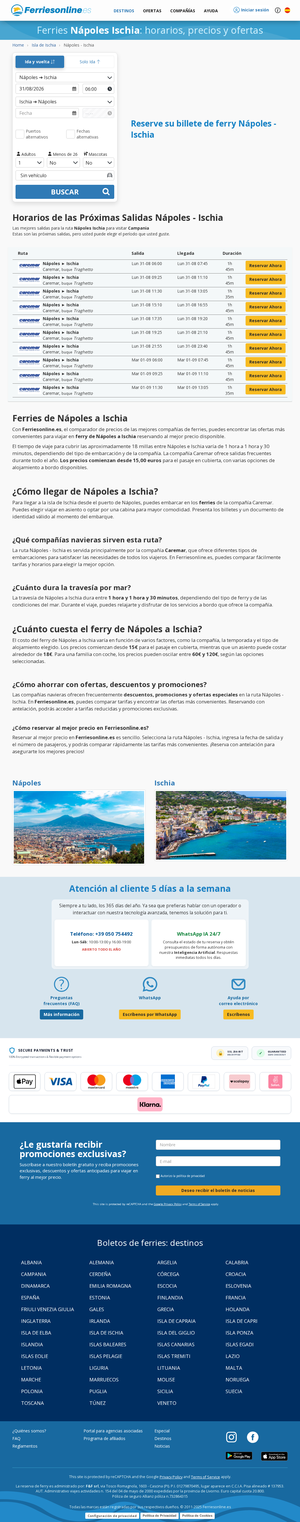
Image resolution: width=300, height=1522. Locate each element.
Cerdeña (100, 1274)
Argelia (167, 1262)
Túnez (97, 1403)
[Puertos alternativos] (20, 134)
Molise (166, 1379)
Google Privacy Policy (168, 1204)
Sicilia (165, 1391)
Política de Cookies (197, 1516)
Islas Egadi (240, 1344)
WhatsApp (150, 997)
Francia (236, 1297)
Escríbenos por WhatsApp (150, 1014)
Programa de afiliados (104, 1438)
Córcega (168, 1274)
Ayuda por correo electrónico (238, 1000)
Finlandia (170, 1297)
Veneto (166, 1403)
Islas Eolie (34, 1356)
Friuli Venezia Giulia (47, 1309)
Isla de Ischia (106, 1332)
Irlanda (99, 1321)
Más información (61, 1014)
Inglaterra (36, 1321)
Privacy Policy (171, 1477)
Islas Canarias (176, 1344)
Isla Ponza (239, 1332)
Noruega (237, 1379)
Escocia (167, 1285)
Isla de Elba (36, 1332)
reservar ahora (265, 265)
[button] (211, 11)
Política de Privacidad (159, 1516)
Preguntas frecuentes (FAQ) (61, 1000)
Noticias (162, 1446)
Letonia (31, 1367)
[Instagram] (234, 1436)
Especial (162, 1431)
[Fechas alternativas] (70, 134)
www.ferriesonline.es (51, 10)
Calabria (237, 1262)
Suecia (234, 1391)
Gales (96, 1309)
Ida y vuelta (38, 61)
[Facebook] (252, 1436)
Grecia (165, 1309)
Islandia (32, 1344)
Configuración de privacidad (112, 1516)
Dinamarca (35, 1285)
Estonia (99, 1297)
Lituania (168, 1367)
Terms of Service (199, 1204)
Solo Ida (88, 61)
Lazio (233, 1356)
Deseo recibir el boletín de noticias (218, 1190)
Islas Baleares (107, 1344)
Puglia (98, 1391)
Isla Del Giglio (176, 1332)
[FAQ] (61, 986)
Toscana (32, 1403)
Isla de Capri (242, 1321)
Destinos (162, 1438)
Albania (31, 1262)
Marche (31, 1379)
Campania (33, 1274)
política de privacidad (190, 1176)
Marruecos (104, 1379)
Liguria (98, 1367)
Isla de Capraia (176, 1321)
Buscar (65, 192)
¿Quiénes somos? (29, 1431)
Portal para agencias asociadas (113, 1431)
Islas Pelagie (105, 1356)
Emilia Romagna (110, 1285)
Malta (234, 1367)
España (30, 1297)
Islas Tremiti (173, 1356)
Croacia (236, 1274)
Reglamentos (25, 1446)
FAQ (16, 1438)
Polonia (32, 1391)
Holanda (238, 1309)
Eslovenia (238, 1285)
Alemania (101, 1262)
